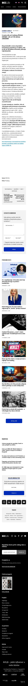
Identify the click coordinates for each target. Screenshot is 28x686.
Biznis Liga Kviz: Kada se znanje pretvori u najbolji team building (14, 359)
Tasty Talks (5, 612)
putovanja (20, 517)
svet (21, 189)
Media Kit (4, 631)
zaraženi (16, 189)
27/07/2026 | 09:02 (6, 413)
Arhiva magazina (6, 638)
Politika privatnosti (6, 654)
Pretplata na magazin (7, 633)
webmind (18, 519)
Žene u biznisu (5, 603)
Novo (2, 7)
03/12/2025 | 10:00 (6, 362)
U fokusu (8, 7)
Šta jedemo (5, 607)
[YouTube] (24, 502)
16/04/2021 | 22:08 (6, 32)
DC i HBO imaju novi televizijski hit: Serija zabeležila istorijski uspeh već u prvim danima (12, 468)
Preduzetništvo (22, 7)
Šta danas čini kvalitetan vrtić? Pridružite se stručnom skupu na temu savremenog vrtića (13, 456)
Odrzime (7, 517)
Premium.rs (14, 669)
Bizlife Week (5, 619)
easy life (7, 515)
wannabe (13, 519)
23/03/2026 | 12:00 (6, 310)
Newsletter (5, 635)
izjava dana (19, 515)
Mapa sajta (5, 652)
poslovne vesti (13, 517)
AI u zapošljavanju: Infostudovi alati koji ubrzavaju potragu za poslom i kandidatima (13, 281)
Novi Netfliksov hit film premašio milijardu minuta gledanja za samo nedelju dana (14, 384)
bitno (13, 513)
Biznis (14, 7)
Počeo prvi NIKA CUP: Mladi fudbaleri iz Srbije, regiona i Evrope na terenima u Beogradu (12, 450)
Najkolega (4, 600)
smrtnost (14, 191)
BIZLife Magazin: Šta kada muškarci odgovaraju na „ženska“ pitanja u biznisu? (14, 307)
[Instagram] (4, 502)
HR (15, 515)
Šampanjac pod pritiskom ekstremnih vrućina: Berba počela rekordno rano (11, 462)
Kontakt (4, 649)
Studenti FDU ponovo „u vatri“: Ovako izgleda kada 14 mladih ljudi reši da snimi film (13, 333)
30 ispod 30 (8, 513)
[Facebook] (14, 502)
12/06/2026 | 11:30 (6, 388)
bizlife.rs (10, 671)
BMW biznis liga (6, 617)
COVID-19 (9, 30)
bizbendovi (18, 513)
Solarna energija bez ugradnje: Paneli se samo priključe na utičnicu (12, 444)
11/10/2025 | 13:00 (6, 337)
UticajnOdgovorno (6, 605)
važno (8, 519)
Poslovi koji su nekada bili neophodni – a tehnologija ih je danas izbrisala (13, 410)
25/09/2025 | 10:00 (6, 285)
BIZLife (16, 30)
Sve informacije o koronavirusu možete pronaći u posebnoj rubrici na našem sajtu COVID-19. (14, 143)
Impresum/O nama (7, 647)
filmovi (11, 515)
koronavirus (8, 189)
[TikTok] (19, 502)
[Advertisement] (14, 161)
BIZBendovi (5, 615)
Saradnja (4, 628)
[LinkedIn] (9, 502)
